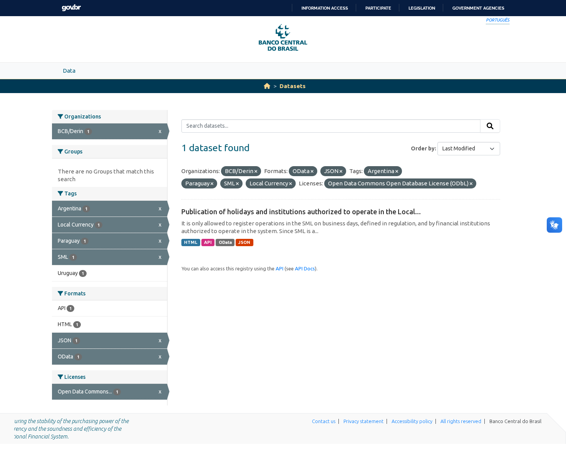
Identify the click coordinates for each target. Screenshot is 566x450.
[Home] (267, 86)
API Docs (305, 268)
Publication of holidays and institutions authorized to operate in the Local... (301, 211)
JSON (244, 242)
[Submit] (490, 126)
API (208, 242)
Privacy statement (363, 421)
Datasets (293, 86)
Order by (423, 148)
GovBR (71, 8)
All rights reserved (460, 421)
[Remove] (256, 171)
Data (69, 70)
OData (225, 242)
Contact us (323, 421)
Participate (378, 8)
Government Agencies (478, 8)
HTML (190, 242)
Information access (324, 8)
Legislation (422, 8)
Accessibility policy (412, 421)
